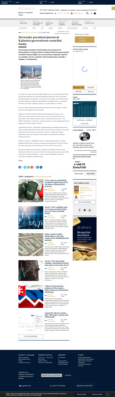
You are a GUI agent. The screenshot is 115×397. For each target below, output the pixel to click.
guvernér (67, 31)
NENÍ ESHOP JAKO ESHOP (86, 359)
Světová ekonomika (72, 28)
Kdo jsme (77, 22)
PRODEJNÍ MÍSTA (63, 362)
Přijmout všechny (81, 394)
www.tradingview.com (78, 51)
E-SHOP (81, 355)
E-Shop (23, 22)
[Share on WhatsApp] (28, 167)
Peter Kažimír (65, 33)
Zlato (94, 28)
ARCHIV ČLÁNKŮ (23, 357)
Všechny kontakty (85, 386)
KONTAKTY (62, 355)
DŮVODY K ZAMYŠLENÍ (45, 362)
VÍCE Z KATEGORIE (30, 336)
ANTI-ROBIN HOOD (24, 359)
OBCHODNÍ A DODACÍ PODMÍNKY (85, 361)
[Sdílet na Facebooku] (19, 167)
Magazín (51, 28)
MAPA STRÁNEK (63, 364)
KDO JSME (41, 359)
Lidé (42, 28)
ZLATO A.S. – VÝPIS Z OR (45, 357)
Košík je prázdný (82, 39)
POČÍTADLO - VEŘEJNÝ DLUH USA (85, 121)
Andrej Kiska (61, 31)
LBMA (76, 98)
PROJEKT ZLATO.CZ (45, 355)
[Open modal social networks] (41, 167)
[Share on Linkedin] (37, 167)
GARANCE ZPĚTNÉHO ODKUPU (84, 365)
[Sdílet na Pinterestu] (31, 167)
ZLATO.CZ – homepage (26, 355)
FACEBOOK (61, 357)
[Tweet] (25, 167)
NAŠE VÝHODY (42, 361)
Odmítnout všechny (97, 394)
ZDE (40, 395)
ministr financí (58, 33)
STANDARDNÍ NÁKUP (84, 357)
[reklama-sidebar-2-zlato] (85, 238)
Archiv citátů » (92, 130)
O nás (49, 22)
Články (34, 28)
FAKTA (20, 361)
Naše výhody (63, 22)
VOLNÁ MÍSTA (62, 361)
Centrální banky (23, 28)
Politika (60, 28)
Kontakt (89, 22)
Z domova (85, 28)
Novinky (38, 22)
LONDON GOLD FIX (24, 362)
